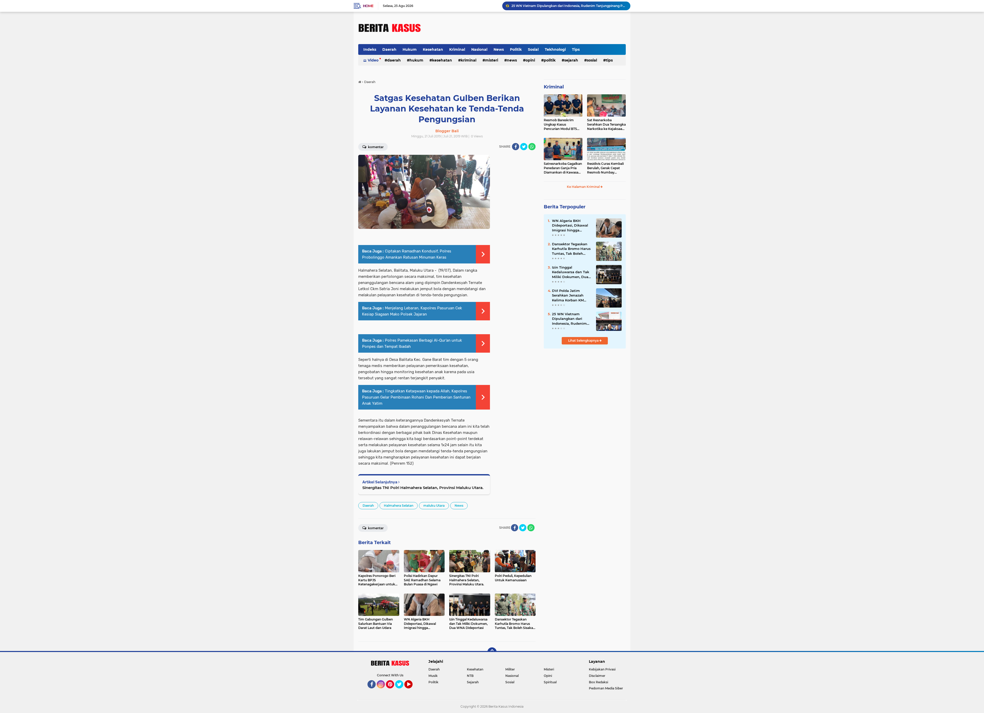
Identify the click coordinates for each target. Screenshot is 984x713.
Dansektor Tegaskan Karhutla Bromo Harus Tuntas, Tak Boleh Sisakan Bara (571, 249)
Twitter (401, 690)
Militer (510, 669)
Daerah (389, 49)
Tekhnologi (555, 49)
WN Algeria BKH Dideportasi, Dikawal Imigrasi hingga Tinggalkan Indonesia (570, 225)
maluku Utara (434, 505)
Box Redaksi (598, 682)
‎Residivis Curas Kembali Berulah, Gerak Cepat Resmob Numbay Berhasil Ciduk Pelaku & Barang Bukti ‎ (605, 168)
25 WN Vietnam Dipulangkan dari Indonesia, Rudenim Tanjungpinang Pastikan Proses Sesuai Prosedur (568, 6)
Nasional (479, 49)
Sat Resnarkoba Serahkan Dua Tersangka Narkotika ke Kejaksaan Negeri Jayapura (606, 124)
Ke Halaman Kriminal (583, 187)
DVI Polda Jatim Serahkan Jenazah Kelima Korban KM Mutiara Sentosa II (568, 295)
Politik (516, 49)
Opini (530, 60)
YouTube (411, 690)
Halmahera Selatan (398, 505)
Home (368, 6)
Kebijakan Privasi (602, 669)
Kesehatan (433, 49)
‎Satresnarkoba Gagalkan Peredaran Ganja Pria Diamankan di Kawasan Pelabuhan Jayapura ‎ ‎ (563, 168)
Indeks (369, 49)
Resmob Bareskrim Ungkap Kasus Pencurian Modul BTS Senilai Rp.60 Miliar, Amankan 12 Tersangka (562, 124)
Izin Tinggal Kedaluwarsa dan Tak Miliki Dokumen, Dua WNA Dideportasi (570, 272)
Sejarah (571, 60)
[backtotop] (492, 652)
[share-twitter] (523, 146)
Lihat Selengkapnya (583, 340)
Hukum (410, 49)
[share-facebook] (515, 146)
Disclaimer (597, 676)
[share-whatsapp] (532, 146)
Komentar (375, 147)
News (499, 49)
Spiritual (550, 682)
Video (373, 60)
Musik (433, 676)
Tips (576, 49)
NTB (470, 676)
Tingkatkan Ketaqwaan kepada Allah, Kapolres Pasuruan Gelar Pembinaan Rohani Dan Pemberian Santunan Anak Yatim (416, 397)
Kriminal (457, 49)
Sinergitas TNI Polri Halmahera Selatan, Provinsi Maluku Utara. (423, 487)
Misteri (491, 60)
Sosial (533, 49)
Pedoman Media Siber (606, 688)
